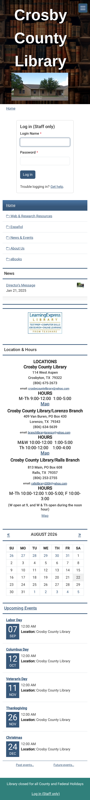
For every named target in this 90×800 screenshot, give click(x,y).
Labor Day (14, 620)
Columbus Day (17, 649)
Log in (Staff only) (46, 794)
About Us (17, 248)
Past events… (25, 765)
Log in (28, 174)
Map (45, 403)
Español (16, 227)
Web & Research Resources (31, 216)
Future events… (64, 765)
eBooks (16, 259)
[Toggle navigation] (82, 8)
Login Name (30, 133)
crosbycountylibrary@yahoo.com (48, 388)
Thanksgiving (16, 708)
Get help (56, 187)
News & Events (21, 237)
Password (28, 152)
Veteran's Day (16, 679)
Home (10, 108)
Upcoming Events (20, 608)
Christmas (14, 737)
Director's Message (20, 285)
